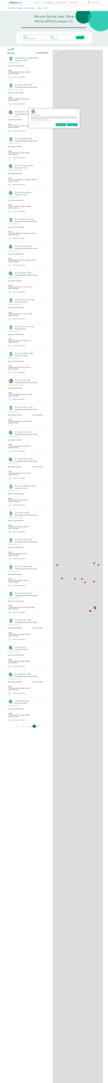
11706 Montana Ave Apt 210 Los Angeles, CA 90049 (21, 607)
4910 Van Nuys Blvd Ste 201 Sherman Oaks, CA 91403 (22, 233)
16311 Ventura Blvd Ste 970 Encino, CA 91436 (20, 394)
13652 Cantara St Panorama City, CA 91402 (19, 446)
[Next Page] (41, 726)
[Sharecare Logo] (15, 2)
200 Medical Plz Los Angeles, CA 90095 (18, 500)
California (39, 8)
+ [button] (54, 51)
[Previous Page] (16, 726)
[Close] (78, 110)
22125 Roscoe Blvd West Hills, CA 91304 (18, 99)
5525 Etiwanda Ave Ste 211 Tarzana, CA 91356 (20, 287)
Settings (36, 124)
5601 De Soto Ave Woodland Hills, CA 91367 (19, 340)
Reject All (61, 124)
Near (52, 36)
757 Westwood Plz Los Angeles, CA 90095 (19, 72)
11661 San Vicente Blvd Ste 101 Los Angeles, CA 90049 (22, 179)
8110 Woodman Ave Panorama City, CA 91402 (20, 421)
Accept (72, 124)
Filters (10, 49)
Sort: (42, 53)
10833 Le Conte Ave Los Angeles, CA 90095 (19, 206)
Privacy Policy (40, 119)
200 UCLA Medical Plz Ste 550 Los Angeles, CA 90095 (22, 126)
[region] (54, 118)
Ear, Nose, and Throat (29, 8)
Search (89, 2)
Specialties (19, 8)
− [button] (54, 53)
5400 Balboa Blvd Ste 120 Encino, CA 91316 (19, 367)
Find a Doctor (11, 8)
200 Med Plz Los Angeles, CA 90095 (17, 553)
